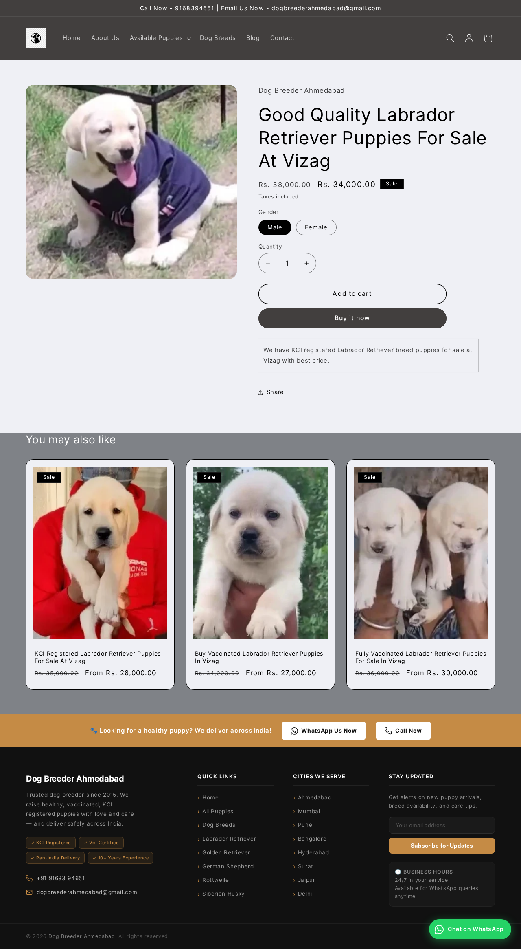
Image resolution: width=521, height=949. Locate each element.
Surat (305, 866)
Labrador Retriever (229, 838)
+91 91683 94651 (61, 878)
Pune (305, 824)
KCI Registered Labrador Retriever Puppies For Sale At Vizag (98, 657)
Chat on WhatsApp (476, 928)
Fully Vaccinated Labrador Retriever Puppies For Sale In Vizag (420, 657)
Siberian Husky (223, 893)
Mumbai (309, 811)
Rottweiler (216, 879)
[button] (160, 38)
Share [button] (275, 392)
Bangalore (312, 838)
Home (210, 797)
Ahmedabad (315, 797)
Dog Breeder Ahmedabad (81, 936)
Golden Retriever (226, 852)
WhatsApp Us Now (329, 730)
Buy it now (352, 318)
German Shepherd (228, 866)
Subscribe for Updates (442, 846)
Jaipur (306, 879)
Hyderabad (313, 852)
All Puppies (218, 811)
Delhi (305, 893)
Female (316, 227)
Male (274, 227)
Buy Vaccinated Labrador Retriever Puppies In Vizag (259, 657)
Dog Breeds (218, 824)
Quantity (270, 246)
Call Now (408, 730)
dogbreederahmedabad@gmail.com (87, 892)
